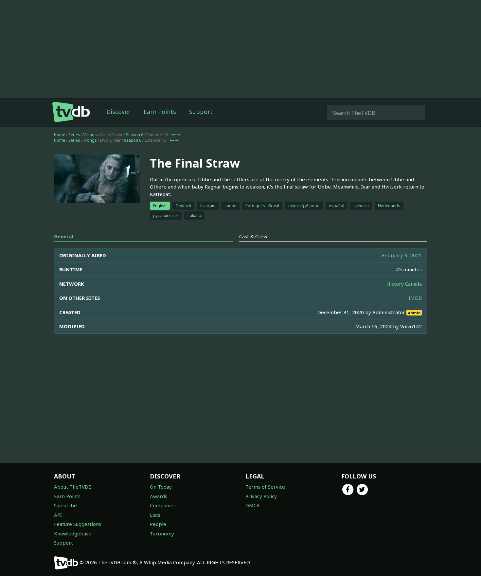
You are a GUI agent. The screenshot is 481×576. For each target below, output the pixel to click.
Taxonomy (162, 533)
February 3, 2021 (402, 255)
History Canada (404, 283)
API (58, 515)
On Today (161, 486)
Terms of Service (265, 486)
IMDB (415, 298)
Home (59, 134)
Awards (158, 496)
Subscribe (65, 505)
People (158, 524)
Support (201, 112)
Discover (118, 112)
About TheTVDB (73, 486)
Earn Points (160, 112)
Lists (155, 515)
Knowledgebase (72, 533)
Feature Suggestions (77, 524)
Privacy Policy (261, 496)
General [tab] (63, 236)
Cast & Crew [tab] (253, 236)
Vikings (90, 134)
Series (74, 134)
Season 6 (134, 134)
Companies (163, 505)
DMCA (252, 505)
